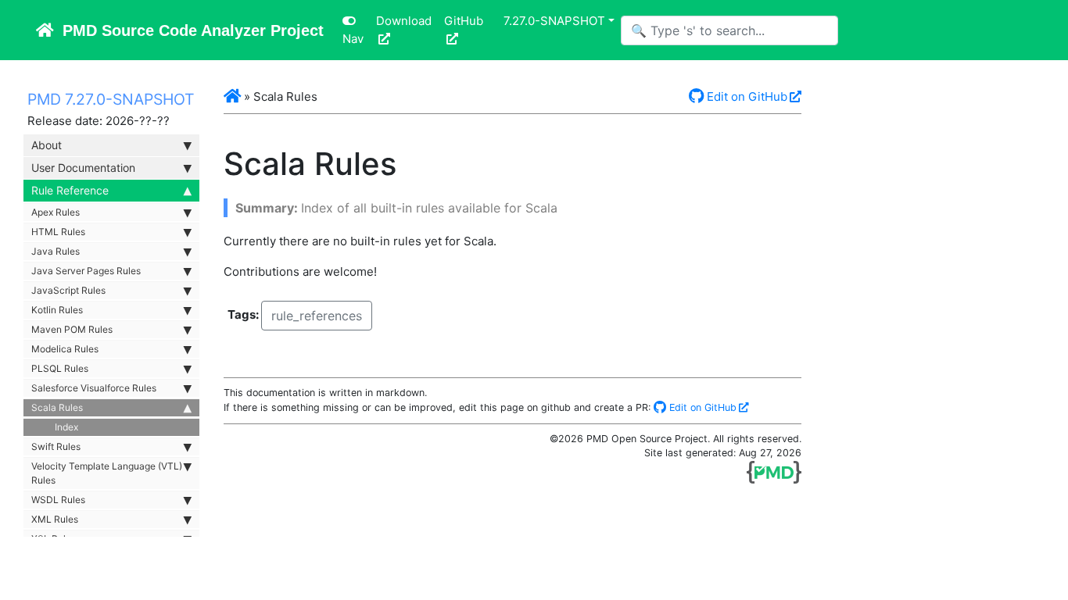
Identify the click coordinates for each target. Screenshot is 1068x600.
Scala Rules (57, 407)
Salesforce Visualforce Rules (93, 388)
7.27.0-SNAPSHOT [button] (554, 20)
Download (404, 20)
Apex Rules (55, 212)
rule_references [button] (316, 315)
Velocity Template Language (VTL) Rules (106, 473)
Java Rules (55, 251)
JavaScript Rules (68, 290)
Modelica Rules (65, 349)
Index (66, 427)
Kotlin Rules (57, 310)
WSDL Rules (58, 499)
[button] (232, 96)
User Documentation (83, 167)
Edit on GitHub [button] (745, 96)
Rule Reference (70, 190)
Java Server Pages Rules (86, 271)
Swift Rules (56, 446)
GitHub (463, 20)
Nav (353, 38)
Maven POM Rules (72, 329)
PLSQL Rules (59, 368)
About (46, 145)
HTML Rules (58, 232)
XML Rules (54, 519)
